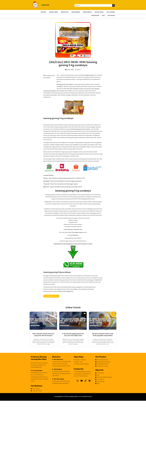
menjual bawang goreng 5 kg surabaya (79, 129)
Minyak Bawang (75, 12)
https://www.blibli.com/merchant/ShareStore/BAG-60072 (66, 187)
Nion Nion (43, 12)
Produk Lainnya (99, 12)
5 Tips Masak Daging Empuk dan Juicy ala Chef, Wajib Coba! (73, 334)
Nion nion (45, 5)
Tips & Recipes (111, 15)
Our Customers (111, 12)
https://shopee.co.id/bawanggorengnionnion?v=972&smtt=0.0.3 (67, 178)
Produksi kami (98, 280)
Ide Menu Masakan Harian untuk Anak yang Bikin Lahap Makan (102, 334)
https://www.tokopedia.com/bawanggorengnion (64, 184)
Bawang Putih (64, 12)
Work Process (95, 15)
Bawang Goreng (53, 12)
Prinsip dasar (47, 202)
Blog (103, 15)
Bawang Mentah (87, 12)
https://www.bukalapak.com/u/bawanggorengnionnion (66, 181)
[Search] (113, 5)
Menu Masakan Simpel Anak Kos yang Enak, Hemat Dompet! (43, 334)
